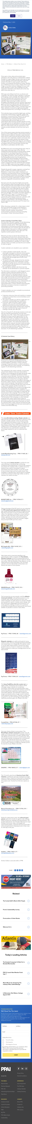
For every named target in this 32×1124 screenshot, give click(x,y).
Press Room (4, 1094)
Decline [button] (19, 15)
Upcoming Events (21, 1083)
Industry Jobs (20, 1107)
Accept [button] (12, 15)
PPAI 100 (3, 1089)
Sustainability (4, 1117)
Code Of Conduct (5, 1104)
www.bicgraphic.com (7, 548)
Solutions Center (5, 1101)
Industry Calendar (21, 1089)
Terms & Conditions (22, 1076)
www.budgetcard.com (7, 501)
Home (2, 64)
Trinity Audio (15, 70)
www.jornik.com (5, 455)
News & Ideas (4, 1083)
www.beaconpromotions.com (9, 810)
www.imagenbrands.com (8, 589)
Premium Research (5, 1086)
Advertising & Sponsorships (8, 1091)
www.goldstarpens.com (7, 853)
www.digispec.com (24, 767)
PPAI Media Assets (5, 1115)
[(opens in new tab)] (16, 888)
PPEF (2, 1109)
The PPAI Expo (20, 1086)
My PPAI (3, 1112)
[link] (16, 901)
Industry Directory (21, 1091)
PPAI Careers (20, 1109)
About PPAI (20, 1101)
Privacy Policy (20, 1073)
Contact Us (19, 1104)
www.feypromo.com (25, 633)
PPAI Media (9, 64)
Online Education (5, 1107)
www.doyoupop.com (7, 723)
